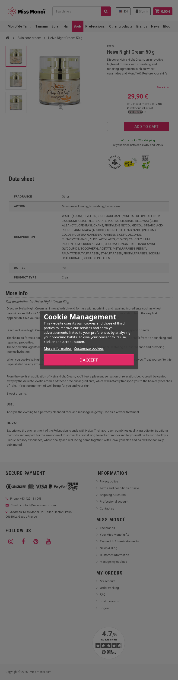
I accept (89, 360)
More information (58, 348)
